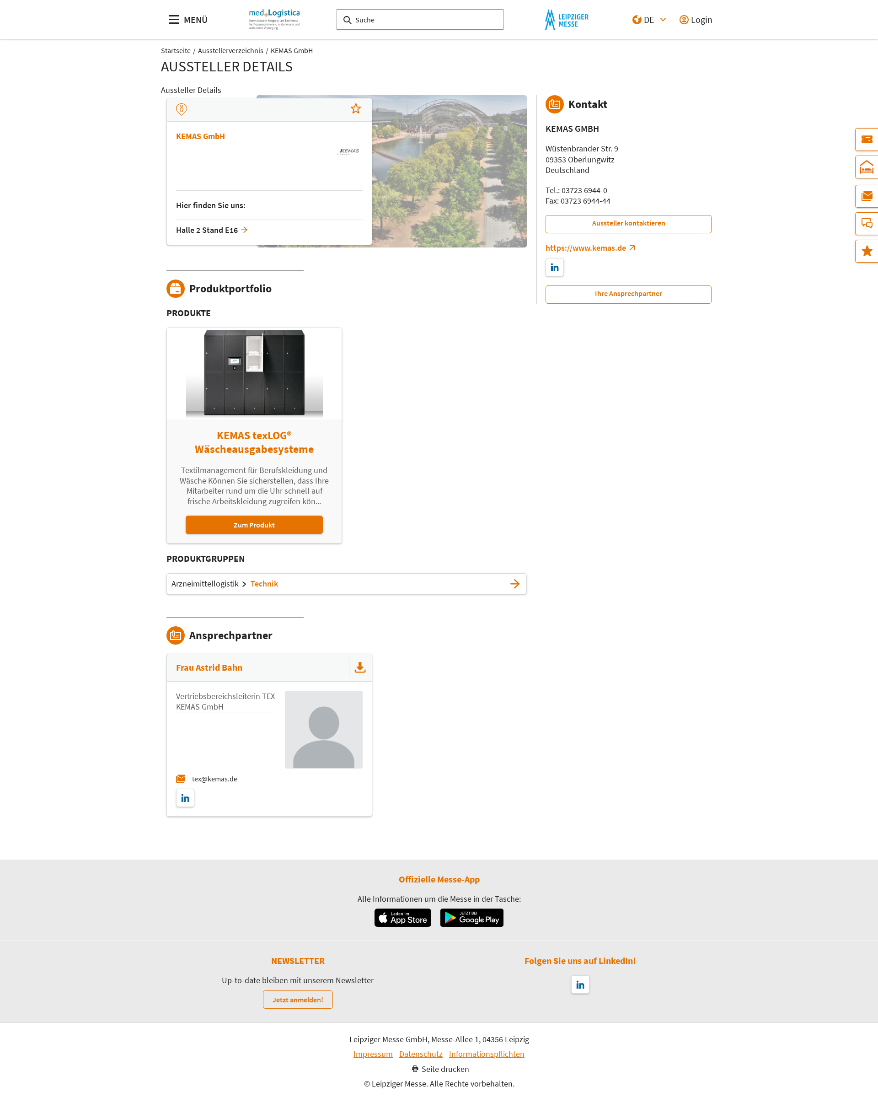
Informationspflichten (487, 1054)
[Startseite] (274, 19)
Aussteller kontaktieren (628, 222)
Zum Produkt (254, 524)
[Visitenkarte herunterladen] (360, 667)
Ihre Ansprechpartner (628, 293)
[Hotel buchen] (866, 167)
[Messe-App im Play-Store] (471, 918)
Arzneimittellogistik (205, 584)
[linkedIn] (185, 798)
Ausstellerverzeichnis (230, 50)
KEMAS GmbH (292, 50)
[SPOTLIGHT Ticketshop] (866, 139)
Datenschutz (421, 1054)
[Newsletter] (866, 196)
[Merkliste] (866, 251)
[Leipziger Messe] (567, 19)
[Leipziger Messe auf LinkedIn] (580, 984)
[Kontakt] (866, 223)
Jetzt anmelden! (298, 999)
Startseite (176, 50)
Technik (264, 584)
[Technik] (514, 584)
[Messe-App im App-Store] (403, 918)
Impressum (373, 1054)
